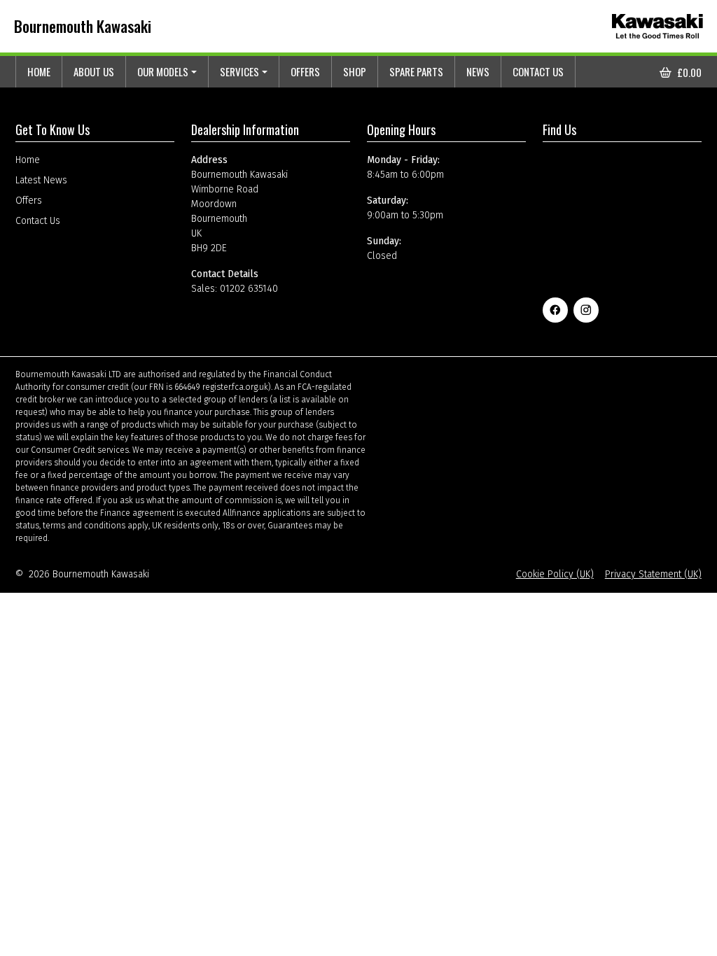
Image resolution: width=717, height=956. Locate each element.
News (477, 71)
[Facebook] (555, 310)
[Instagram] (586, 310)
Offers (305, 71)
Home (38, 71)
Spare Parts (416, 71)
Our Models (162, 71)
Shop (354, 71)
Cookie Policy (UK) (555, 574)
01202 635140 (249, 289)
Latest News (41, 180)
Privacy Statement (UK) (653, 574)
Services (239, 71)
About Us (94, 71)
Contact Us (538, 71)
